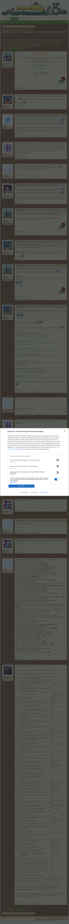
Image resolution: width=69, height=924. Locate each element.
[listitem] (34, 456)
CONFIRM (21, 486)
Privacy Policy (45, 492)
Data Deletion (24, 492)
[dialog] (34, 462)
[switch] (56, 460)
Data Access (34, 492)
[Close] (65, 431)
